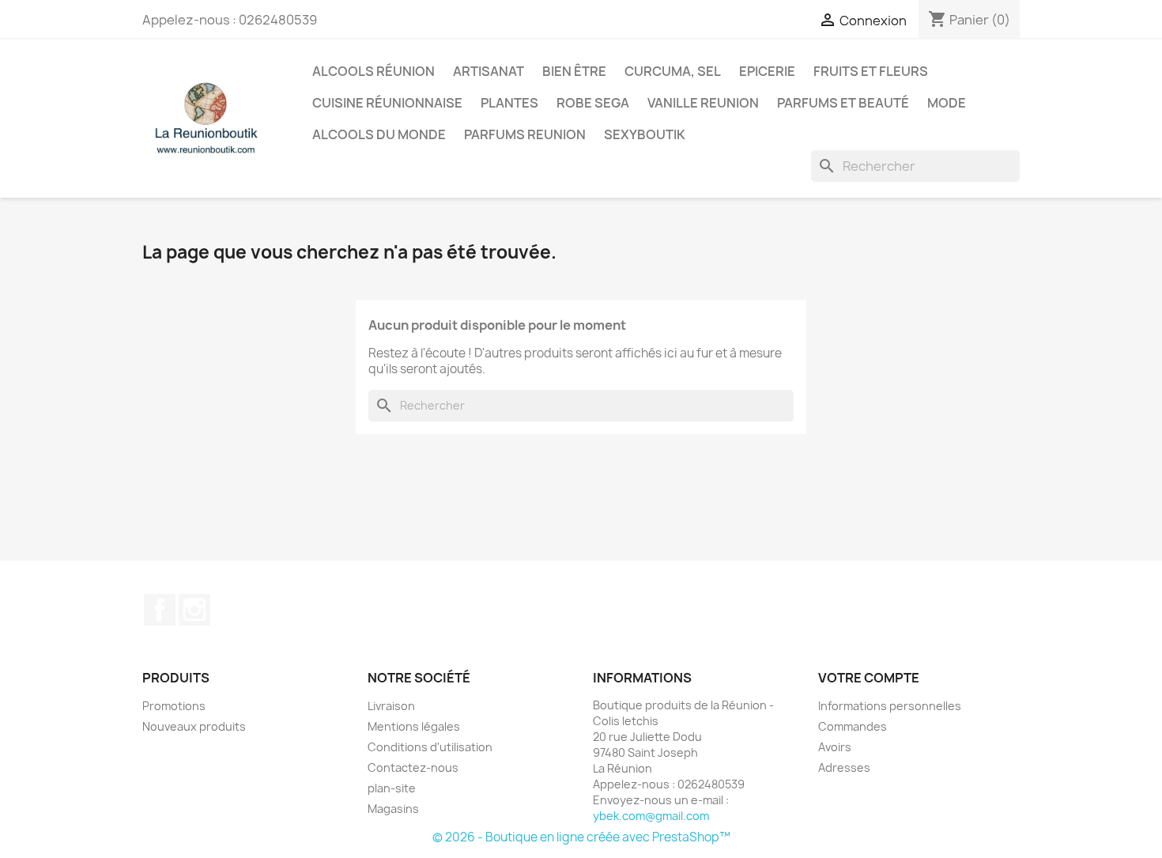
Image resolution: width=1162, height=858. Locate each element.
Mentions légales (414, 726)
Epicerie (767, 71)
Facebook (159, 610)
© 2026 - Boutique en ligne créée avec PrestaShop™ (581, 837)
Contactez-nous (413, 767)
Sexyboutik (644, 134)
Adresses (844, 767)
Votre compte (868, 677)
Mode (946, 103)
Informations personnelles (889, 705)
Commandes (852, 726)
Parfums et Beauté (843, 103)
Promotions (174, 705)
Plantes (509, 103)
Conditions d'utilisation (430, 746)
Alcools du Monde (379, 134)
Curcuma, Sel (672, 71)
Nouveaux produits (194, 726)
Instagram (194, 610)
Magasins (393, 808)
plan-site (392, 788)
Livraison (391, 705)
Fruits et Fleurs (870, 71)
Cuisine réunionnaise (387, 103)
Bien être (574, 71)
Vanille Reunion (703, 103)
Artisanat (488, 71)
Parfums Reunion (525, 134)
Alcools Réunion (373, 71)
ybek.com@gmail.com (651, 815)
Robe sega (592, 103)
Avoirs (834, 746)
